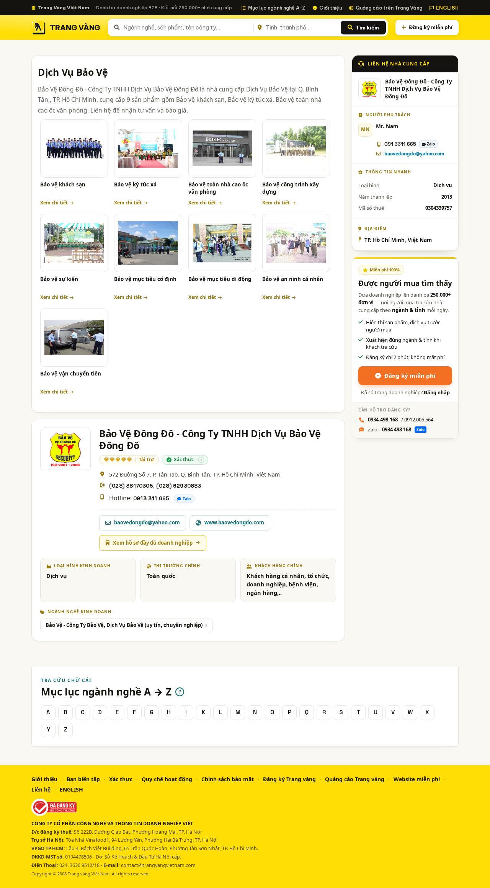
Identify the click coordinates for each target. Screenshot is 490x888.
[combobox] (187, 27)
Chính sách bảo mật (227, 779)
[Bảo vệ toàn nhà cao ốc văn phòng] (222, 148)
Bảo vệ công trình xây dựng (290, 188)
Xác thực (120, 779)
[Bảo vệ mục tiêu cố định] (148, 243)
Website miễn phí (417, 779)
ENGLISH (447, 8)
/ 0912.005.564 (400, 419)
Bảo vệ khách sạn (62, 184)
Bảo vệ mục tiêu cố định (145, 279)
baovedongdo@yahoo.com (414, 153)
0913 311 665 (151, 498)
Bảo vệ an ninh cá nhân (292, 279)
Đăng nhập (437, 392)
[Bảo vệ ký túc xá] (148, 148)
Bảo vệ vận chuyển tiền (70, 373)
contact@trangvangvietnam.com (158, 865)
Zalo (187, 498)
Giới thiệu (330, 8)
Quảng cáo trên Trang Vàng (389, 8)
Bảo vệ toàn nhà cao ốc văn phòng (218, 188)
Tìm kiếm (367, 27)
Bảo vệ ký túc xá (135, 184)
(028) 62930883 (178, 485)
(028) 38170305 (131, 485)
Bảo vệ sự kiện (59, 279)
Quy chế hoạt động (167, 779)
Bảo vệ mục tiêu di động (220, 279)
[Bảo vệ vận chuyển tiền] (74, 338)
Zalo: (396, 429)
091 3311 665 (400, 144)
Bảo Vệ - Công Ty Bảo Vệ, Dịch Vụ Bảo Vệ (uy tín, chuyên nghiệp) (124, 625)
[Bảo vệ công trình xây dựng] (296, 148)
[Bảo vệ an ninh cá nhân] (296, 243)
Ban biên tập (83, 779)
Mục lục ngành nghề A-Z (276, 8)
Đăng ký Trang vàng (289, 779)
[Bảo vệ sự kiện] (74, 243)
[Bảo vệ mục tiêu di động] (222, 243)
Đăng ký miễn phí (430, 27)
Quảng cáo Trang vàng (354, 779)
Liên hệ (41, 789)
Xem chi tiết (54, 202)
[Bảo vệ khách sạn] (74, 148)
